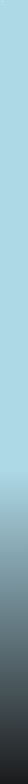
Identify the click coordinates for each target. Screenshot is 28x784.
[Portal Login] (25, 2)
